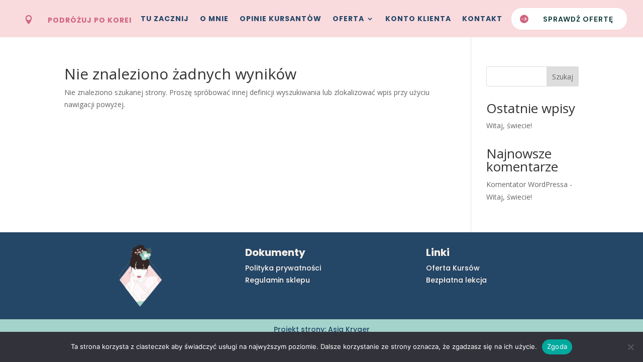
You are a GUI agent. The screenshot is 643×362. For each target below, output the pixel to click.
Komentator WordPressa (527, 184)
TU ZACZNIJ (165, 19)
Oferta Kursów (453, 268)
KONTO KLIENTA (418, 19)
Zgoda (557, 346)
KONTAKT (482, 19)
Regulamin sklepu (277, 280)
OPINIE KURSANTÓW (281, 19)
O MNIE (214, 19)
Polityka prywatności (283, 268)
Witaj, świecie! (509, 125)
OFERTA (348, 19)
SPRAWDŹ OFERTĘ (578, 19)
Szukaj (562, 76)
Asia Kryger (349, 329)
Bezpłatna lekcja (456, 280)
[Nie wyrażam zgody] (630, 347)
